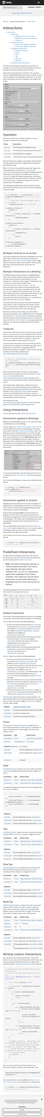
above (11, 281)
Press (17, 52)
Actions (33, 413)
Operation (14, 34)
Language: (31, 7)
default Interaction (26, 560)
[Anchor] (1, 253)
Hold (16, 54)
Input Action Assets (34, 427)
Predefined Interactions (19, 48)
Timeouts (18, 40)
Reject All (22, 1109)
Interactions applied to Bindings (25, 44)
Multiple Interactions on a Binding (26, 38)
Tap (16, 57)
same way (28, 528)
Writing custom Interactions (20, 63)
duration (9, 338)
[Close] (42, 1099)
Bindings (26, 413)
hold (11, 68)
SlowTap (18, 59)
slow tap (31, 297)
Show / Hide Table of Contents (22, 13)
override (38, 675)
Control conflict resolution (19, 260)
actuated (35, 624)
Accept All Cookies (22, 1114)
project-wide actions (19, 427)
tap (34, 285)
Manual (5, 21)
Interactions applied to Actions (25, 46)
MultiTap (18, 61)
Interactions (31, 21)
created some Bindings (26, 431)
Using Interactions (17, 42)
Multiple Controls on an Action (25, 36)
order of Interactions (20, 475)
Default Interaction (21, 50)
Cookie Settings (22, 1106)
